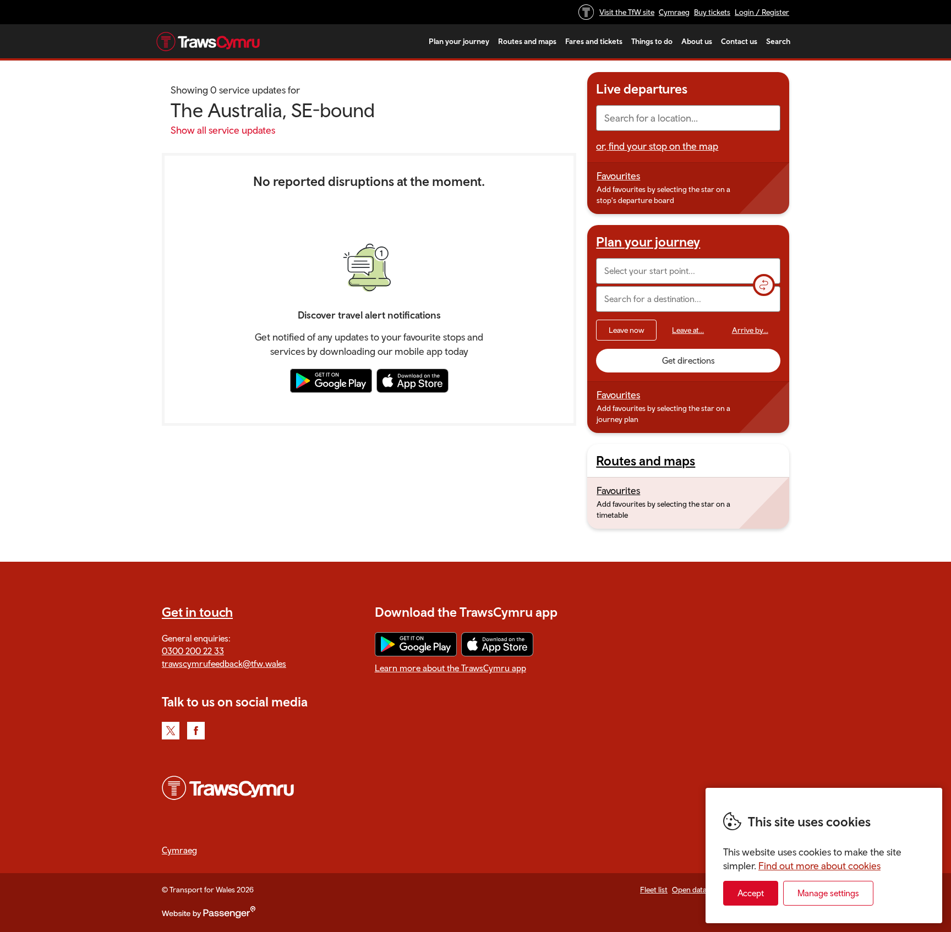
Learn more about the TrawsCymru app (450, 668)
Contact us (739, 41)
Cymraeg (674, 12)
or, (657, 146)
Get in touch (197, 611)
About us (696, 41)
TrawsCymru (208, 41)
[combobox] (688, 118)
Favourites (618, 176)
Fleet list (654, 889)
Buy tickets (712, 12)
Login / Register (762, 12)
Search (778, 41)
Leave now (626, 330)
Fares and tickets (593, 41)
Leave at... (688, 330)
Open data (689, 889)
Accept (750, 893)
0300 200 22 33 (193, 651)
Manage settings (828, 893)
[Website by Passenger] (208, 915)
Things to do (652, 41)
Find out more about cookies (819, 865)
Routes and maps (527, 41)
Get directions (688, 360)
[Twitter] (170, 730)
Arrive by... (750, 330)
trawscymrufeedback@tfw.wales (224, 663)
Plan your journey (459, 41)
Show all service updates (223, 130)
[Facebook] (196, 730)
